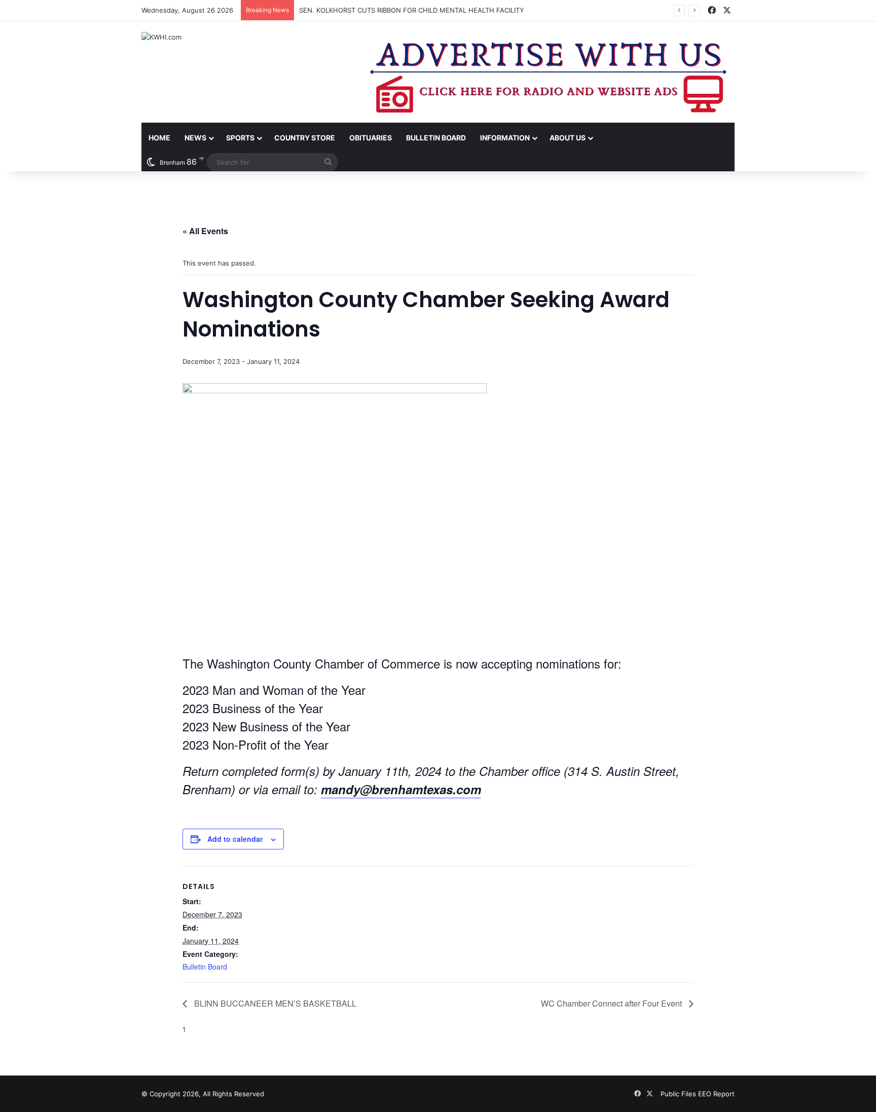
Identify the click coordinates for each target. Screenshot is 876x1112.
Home (159, 137)
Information (505, 137)
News (195, 137)
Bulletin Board (436, 137)
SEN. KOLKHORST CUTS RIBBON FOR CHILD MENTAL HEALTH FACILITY (411, 10)
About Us (568, 137)
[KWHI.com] (161, 37)
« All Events (205, 231)
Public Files (679, 1094)
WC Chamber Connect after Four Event (612, 1003)
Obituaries (370, 137)
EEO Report (716, 1094)
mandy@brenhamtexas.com (401, 789)
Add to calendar (235, 839)
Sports (240, 137)
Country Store (304, 137)
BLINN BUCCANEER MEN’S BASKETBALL (274, 1003)
